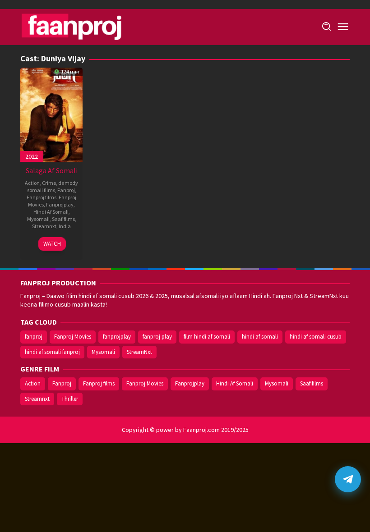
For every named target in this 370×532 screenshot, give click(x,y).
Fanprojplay (60, 204)
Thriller (69, 399)
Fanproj (66, 190)
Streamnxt (44, 226)
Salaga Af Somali (52, 170)
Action (32, 182)
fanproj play (157, 336)
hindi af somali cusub (316, 336)
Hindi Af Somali (51, 211)
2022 (31, 156)
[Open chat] (348, 479)
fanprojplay (117, 336)
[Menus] (343, 27)
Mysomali (38, 219)
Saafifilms (63, 219)
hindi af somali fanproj (52, 352)
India (65, 226)
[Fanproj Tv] (84, 26)
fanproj (33, 336)
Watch (52, 244)
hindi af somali (260, 336)
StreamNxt (139, 352)
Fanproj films (41, 197)
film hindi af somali (207, 336)
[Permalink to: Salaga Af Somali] (51, 114)
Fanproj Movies (72, 336)
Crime (49, 182)
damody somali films (53, 186)
